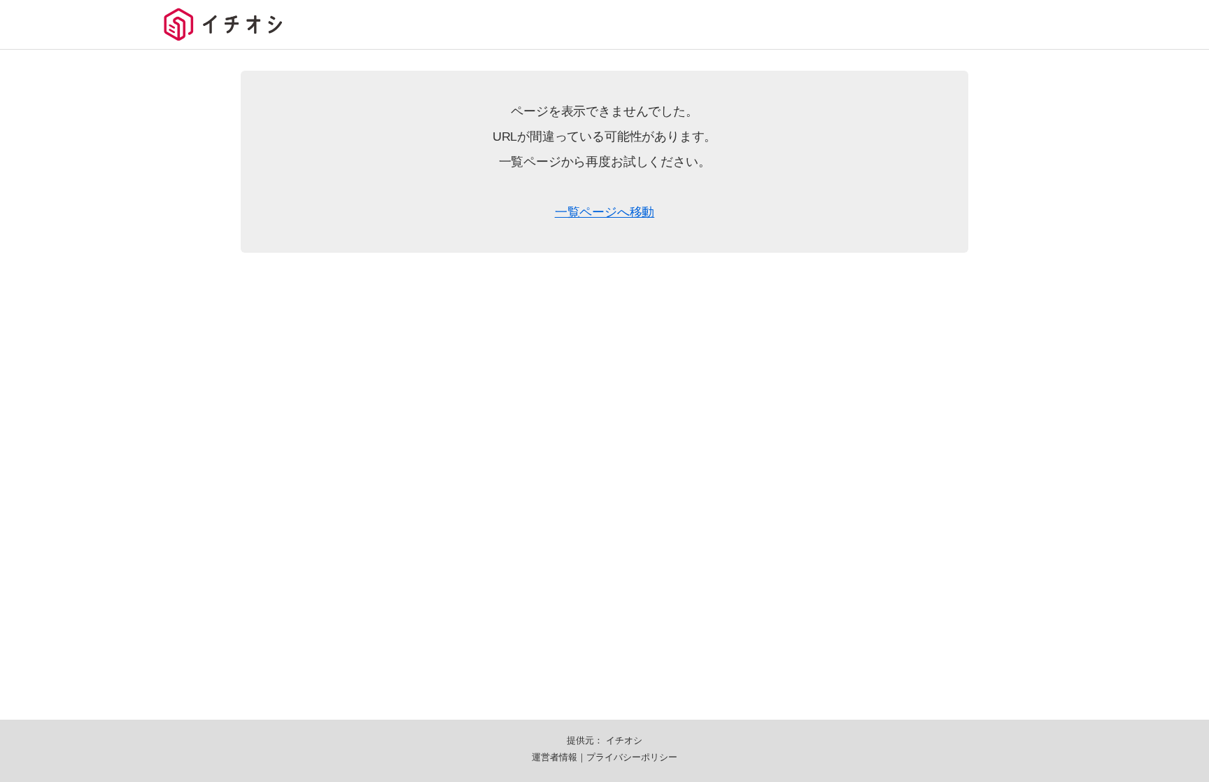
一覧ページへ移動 (605, 212)
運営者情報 (554, 757)
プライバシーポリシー (631, 757)
